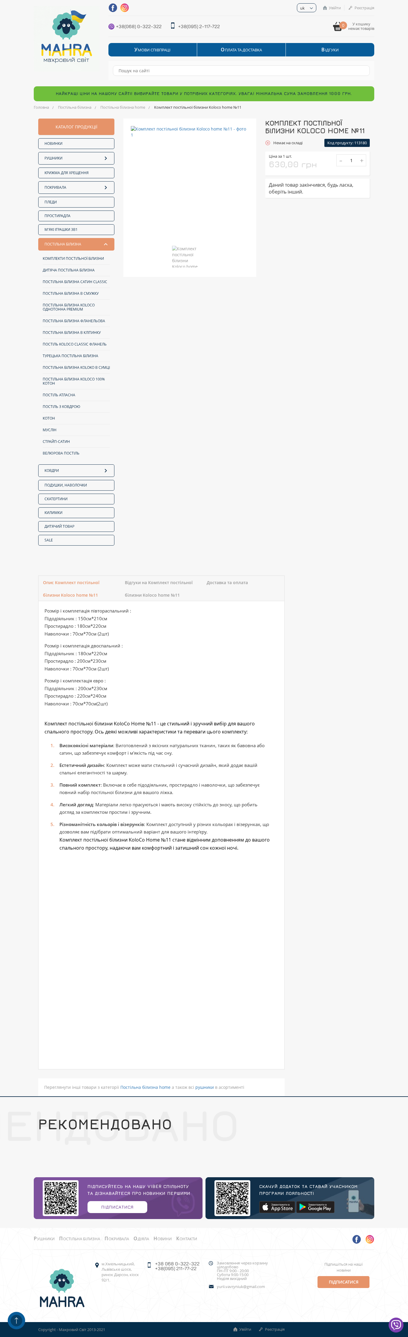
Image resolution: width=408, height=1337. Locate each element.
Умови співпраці (152, 50)
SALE (49, 540)
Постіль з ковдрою (61, 406)
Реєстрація (364, 7)
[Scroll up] (16, 1320)
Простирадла (57, 215)
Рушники (53, 158)
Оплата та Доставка (241, 50)
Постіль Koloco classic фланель (75, 344)
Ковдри (52, 470)
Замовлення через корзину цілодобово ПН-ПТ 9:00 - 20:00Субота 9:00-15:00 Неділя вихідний (242, 1271)
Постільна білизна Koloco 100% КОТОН (74, 381)
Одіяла (141, 1239)
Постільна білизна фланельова (74, 320)
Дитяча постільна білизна (69, 270)
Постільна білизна (74, 107)
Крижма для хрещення (67, 172)
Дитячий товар (59, 526)
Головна (41, 107)
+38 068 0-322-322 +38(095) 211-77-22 (177, 1266)
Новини (163, 1239)
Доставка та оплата (227, 582)
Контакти (186, 1239)
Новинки (53, 143)
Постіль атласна (59, 394)
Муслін (49, 429)
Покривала (55, 187)
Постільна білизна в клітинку (72, 332)
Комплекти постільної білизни (73, 258)
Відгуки (330, 50)
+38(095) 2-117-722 (199, 26)
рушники (204, 1087)
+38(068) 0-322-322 (139, 26)
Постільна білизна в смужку (71, 293)
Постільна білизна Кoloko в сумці (76, 367)
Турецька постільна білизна (70, 355)
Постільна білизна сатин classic (75, 281)
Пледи (51, 202)
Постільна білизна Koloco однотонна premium (69, 307)
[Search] (362, 70)
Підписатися (117, 1206)
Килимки (53, 512)
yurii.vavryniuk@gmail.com (241, 1287)
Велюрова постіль (61, 453)
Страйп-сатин (56, 441)
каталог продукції (76, 127)
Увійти (335, 7)
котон (49, 418)
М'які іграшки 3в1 (61, 229)
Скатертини (56, 498)
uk (302, 8)
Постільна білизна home (122, 107)
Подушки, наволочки (66, 485)
